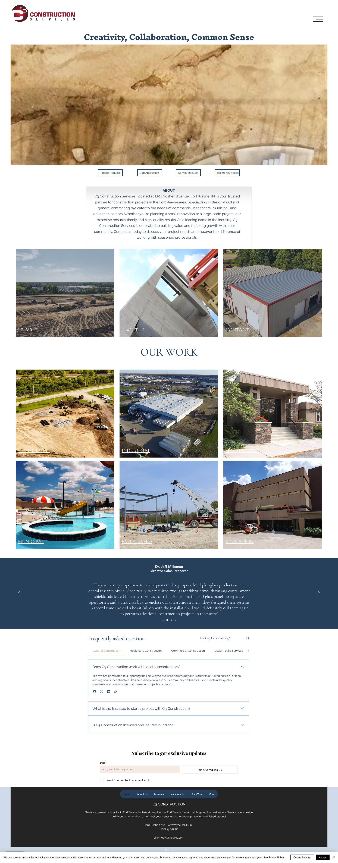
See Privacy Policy (273, 857)
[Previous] (19, 593)
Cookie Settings (302, 857)
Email (104, 762)
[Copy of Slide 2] (171, 620)
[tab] (106, 650)
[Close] (334, 857)
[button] (318, 19)
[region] (46, 323)
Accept (323, 857)
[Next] (319, 593)
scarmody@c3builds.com (169, 837)
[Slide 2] (167, 620)
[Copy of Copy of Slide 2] (175, 620)
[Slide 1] (163, 620)
